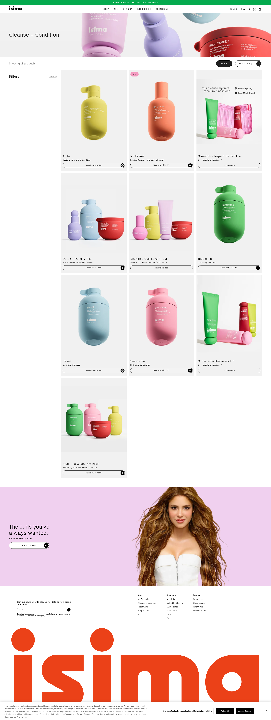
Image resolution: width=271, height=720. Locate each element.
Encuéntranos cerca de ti (145, 2)
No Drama (137, 156)
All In (66, 156)
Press (169, 618)
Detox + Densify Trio (77, 258)
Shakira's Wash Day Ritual (81, 464)
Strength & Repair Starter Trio (219, 156)
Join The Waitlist (228, 165)
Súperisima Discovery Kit (216, 361)
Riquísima (205, 258)
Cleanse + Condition (147, 603)
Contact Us (198, 599)
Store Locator (199, 603)
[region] (135, 711)
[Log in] (254, 9)
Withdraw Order (200, 611)
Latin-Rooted (172, 607)
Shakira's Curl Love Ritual (148, 258)
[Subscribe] (69, 610)
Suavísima (137, 361)
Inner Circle (198, 607)
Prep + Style (143, 611)
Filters (224, 63)
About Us (171, 599)
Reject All (225, 711)
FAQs (169, 615)
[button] (249, 9)
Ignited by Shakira (175, 603)
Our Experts (172, 611)
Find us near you (121, 2)
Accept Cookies (245, 711)
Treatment (143, 607)
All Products (143, 599)
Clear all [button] (53, 76)
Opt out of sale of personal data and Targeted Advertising (187, 711)
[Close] (266, 711)
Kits (140, 615)
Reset (67, 361)
